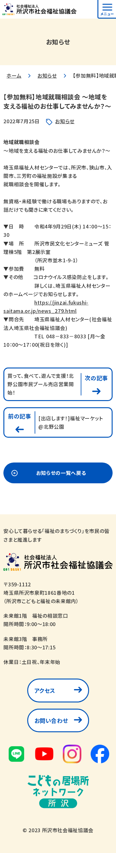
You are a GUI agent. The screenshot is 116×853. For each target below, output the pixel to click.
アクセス (45, 690)
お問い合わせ (51, 720)
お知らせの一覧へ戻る (61, 472)
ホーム (13, 75)
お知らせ (47, 75)
